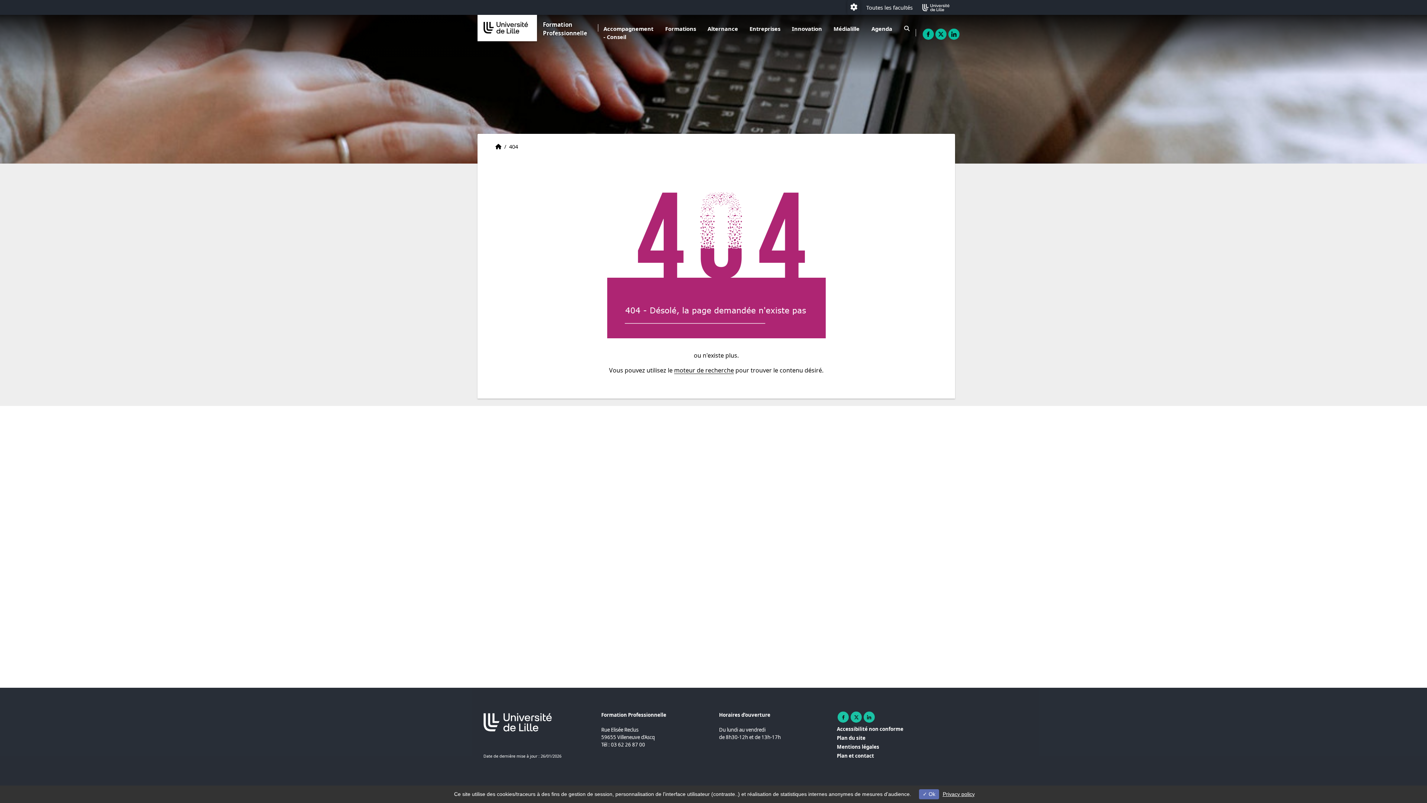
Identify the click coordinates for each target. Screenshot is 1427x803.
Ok (931, 794)
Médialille (847, 28)
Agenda (881, 28)
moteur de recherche (704, 370)
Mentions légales (858, 747)
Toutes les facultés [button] (889, 7)
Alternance (723, 28)
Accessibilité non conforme (870, 729)
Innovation (807, 28)
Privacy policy (959, 794)
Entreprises (765, 28)
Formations (680, 28)
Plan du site (851, 738)
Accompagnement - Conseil (628, 33)
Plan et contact (855, 755)
